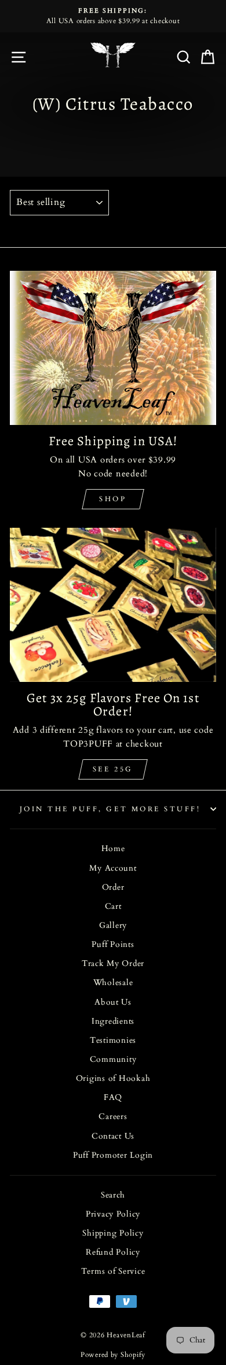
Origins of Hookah (113, 1078)
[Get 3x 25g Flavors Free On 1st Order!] (113, 605)
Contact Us (113, 1136)
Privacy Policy (113, 1214)
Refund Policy (113, 1252)
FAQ (113, 1097)
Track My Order (113, 964)
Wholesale (113, 983)
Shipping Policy (112, 1233)
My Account (112, 868)
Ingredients (113, 1021)
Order (113, 887)
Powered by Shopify (113, 1354)
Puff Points (113, 944)
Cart (113, 906)
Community (113, 1059)
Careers (113, 1117)
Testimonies (113, 1040)
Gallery (113, 925)
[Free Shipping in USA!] (113, 348)
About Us (113, 1002)
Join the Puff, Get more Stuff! (110, 809)
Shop (112, 499)
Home (113, 849)
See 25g (113, 769)
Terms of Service (113, 1271)
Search (113, 1195)
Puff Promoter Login (113, 1155)
